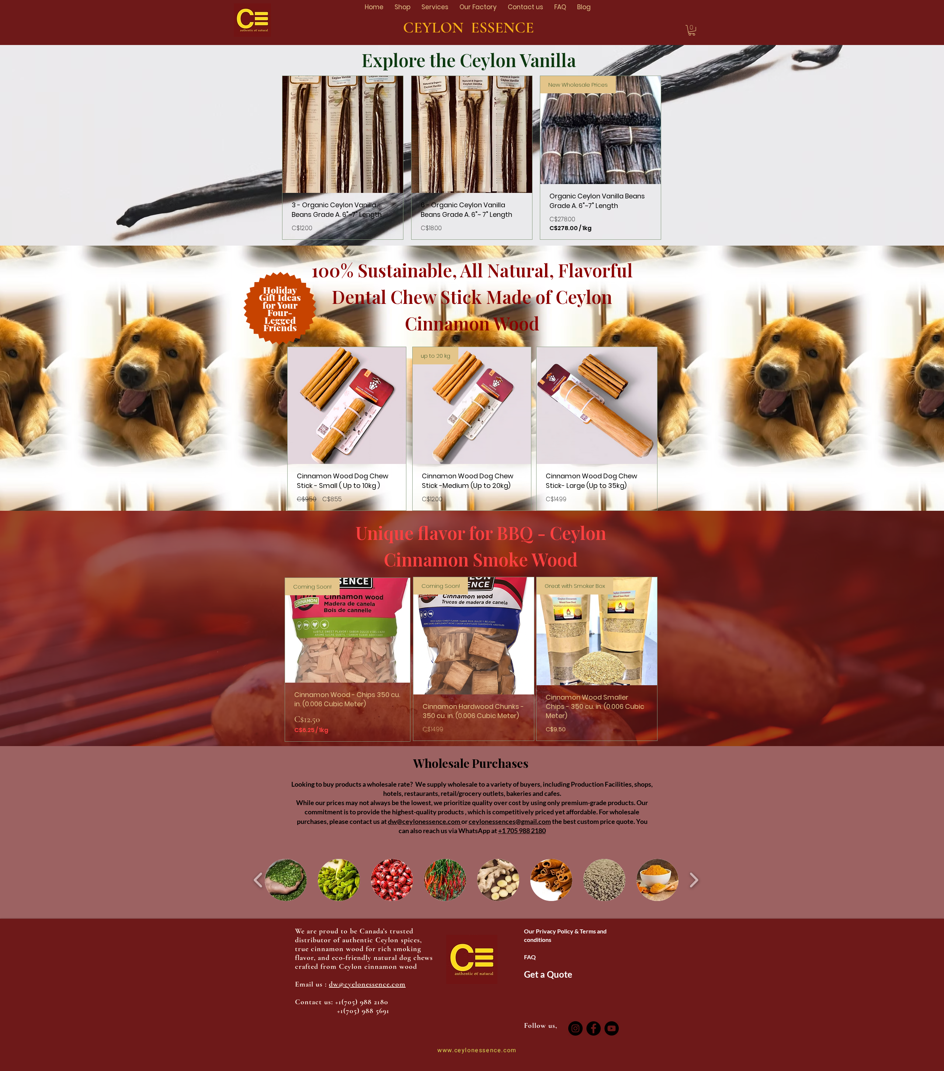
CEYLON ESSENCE (472, 27)
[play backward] (258, 879)
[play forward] (694, 879)
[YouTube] (611, 1028)
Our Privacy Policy (549, 931)
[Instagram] (575, 1028)
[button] (692, 30)
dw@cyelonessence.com (367, 984)
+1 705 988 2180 (522, 830)
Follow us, (541, 1025)
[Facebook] (593, 1028)
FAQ (530, 956)
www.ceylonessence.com (477, 1050)
